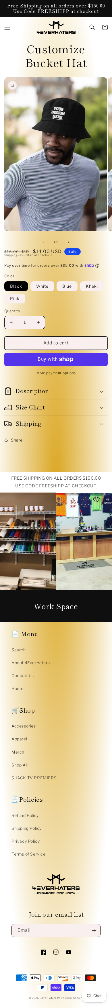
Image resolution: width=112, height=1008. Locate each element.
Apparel (19, 738)
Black (16, 286)
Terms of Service (28, 854)
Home (17, 688)
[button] (7, 27)
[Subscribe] (94, 930)
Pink (15, 298)
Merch (17, 752)
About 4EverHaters (30, 662)
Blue (67, 286)
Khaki (92, 286)
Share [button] (17, 440)
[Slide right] (68, 242)
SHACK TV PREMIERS (34, 777)
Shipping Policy (26, 828)
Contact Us (22, 675)
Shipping (11, 255)
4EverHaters (48, 998)
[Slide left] (43, 242)
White (42, 286)
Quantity (12, 311)
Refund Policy (25, 815)
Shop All (19, 764)
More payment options (56, 373)
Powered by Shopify (70, 998)
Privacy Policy (25, 841)
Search (18, 649)
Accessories (23, 725)
